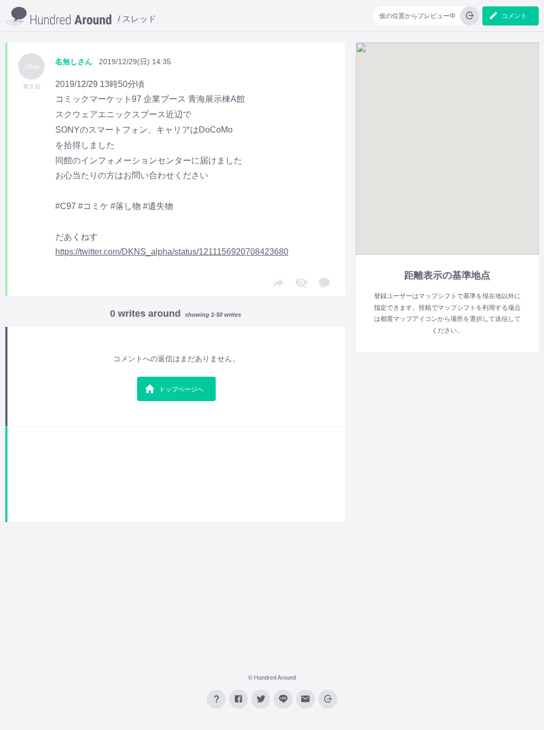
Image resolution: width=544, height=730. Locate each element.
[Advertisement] (176, 474)
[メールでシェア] (305, 699)
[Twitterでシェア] (260, 699)
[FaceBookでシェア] (238, 699)
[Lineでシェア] (283, 699)
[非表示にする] (301, 283)
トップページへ (181, 389)
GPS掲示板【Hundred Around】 (58, 17)
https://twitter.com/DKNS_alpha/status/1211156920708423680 (171, 251)
